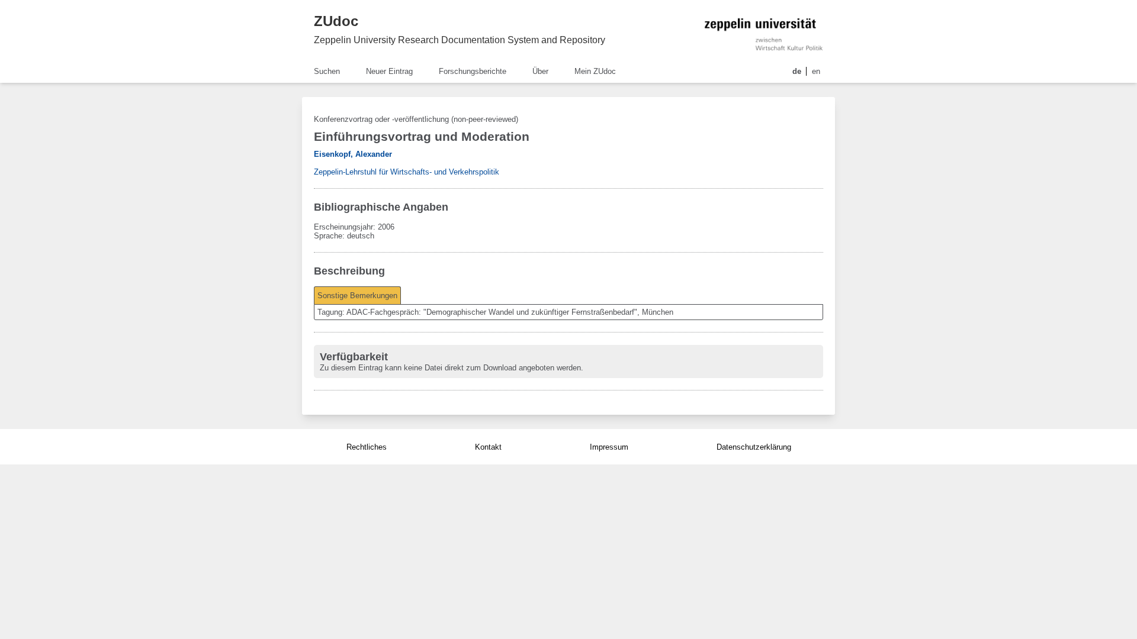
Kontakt (488, 447)
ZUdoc (336, 21)
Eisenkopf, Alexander (353, 154)
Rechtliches (366, 447)
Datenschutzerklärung (754, 447)
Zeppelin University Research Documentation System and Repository (459, 40)
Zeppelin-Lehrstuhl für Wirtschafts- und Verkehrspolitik (406, 171)
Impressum (609, 447)
